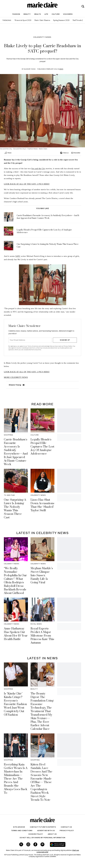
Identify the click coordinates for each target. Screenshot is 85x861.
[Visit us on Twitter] (21, 844)
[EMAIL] (23, 384)
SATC (17, 256)
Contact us (66, 827)
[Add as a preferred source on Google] (64, 844)
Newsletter (77, 153)
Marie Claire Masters (42, 20)
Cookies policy (35, 834)
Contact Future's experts (43, 827)
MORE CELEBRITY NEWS (16, 377)
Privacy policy (67, 830)
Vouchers (67, 14)
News (61, 69)
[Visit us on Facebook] (35, 844)
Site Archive (19, 827)
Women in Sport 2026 (23, 20)
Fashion (16, 14)
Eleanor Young (30, 69)
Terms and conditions (21, 830)
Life (46, 14)
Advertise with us (46, 830)
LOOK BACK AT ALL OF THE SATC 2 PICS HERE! (27, 184)
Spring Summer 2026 (61, 20)
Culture (56, 14)
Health (37, 14)
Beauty (27, 14)
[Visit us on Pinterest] (42, 844)
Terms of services (33, 346)
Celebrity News (42, 37)
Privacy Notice (68, 346)
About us (52, 834)
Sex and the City (38, 168)
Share (9, 153)
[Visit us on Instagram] (28, 844)
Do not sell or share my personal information (42, 837)
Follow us (66, 153)
